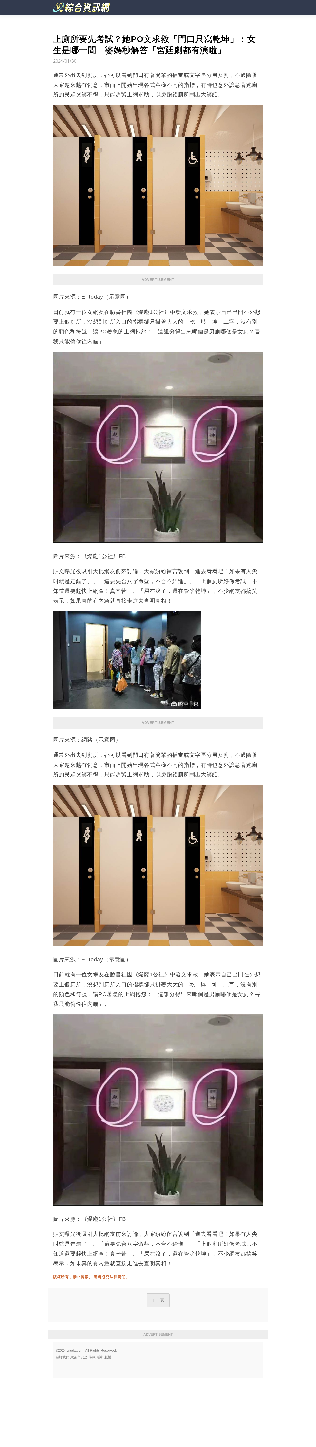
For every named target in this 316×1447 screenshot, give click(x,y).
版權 (107, 1357)
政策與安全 (79, 1357)
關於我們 (62, 1357)
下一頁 (158, 1300)
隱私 (100, 1357)
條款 (92, 1357)
